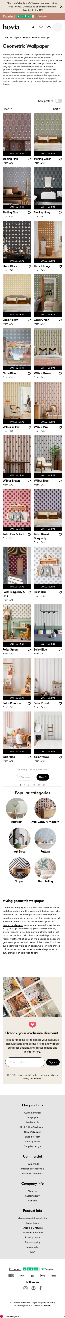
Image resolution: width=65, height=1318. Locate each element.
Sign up (53, 1062)
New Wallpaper (32, 1131)
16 (39, 784)
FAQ (32, 1251)
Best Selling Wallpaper (32, 1127)
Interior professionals (32, 1168)
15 (34, 784)
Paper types (32, 1222)
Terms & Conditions (32, 1232)
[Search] (33, 27)
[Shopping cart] (49, 27)
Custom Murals (32, 1112)
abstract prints (43, 921)
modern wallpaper (13, 924)
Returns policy (32, 1242)
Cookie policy (33, 1246)
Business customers (32, 1173)
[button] (41, 27)
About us (32, 1190)
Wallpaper (15, 37)
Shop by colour (32, 1141)
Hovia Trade (32, 1163)
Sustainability (32, 1195)
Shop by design (32, 1146)
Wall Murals (32, 1122)
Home (5, 37)
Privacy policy (32, 1237)
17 (44, 784)
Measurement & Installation (33, 1218)
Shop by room (32, 1136)
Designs (25, 37)
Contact (32, 1200)
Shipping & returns (32, 1227)
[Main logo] (12, 27)
